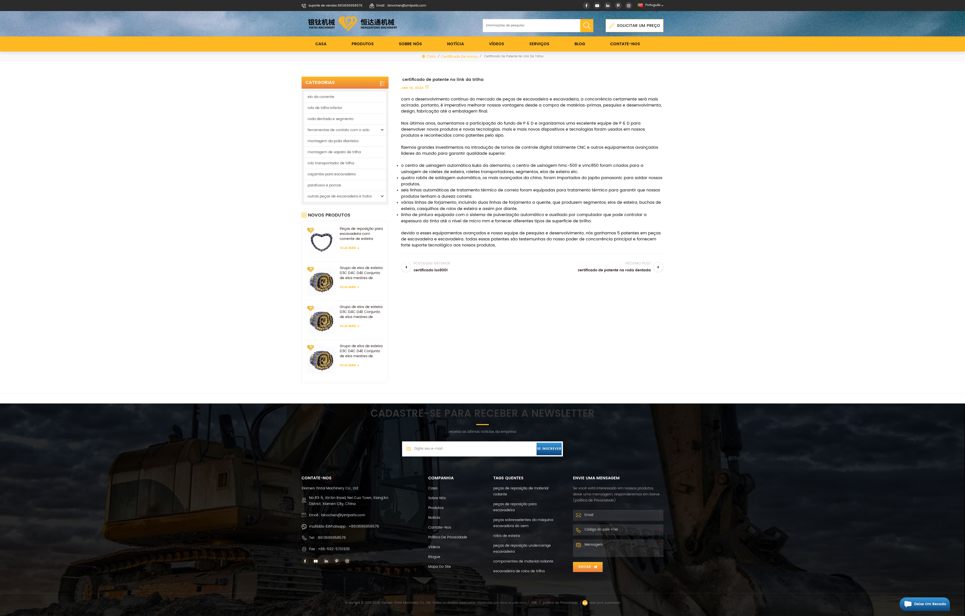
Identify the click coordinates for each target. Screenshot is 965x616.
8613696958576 (332, 538)
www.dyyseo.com (513, 602)
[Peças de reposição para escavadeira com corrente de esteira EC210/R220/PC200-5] (321, 242)
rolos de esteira (506, 536)
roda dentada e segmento (331, 119)
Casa (320, 44)
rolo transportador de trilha (331, 163)
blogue (434, 557)
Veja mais (348, 248)
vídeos (496, 44)
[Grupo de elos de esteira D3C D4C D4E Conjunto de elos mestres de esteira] (321, 281)
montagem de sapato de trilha (334, 152)
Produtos (363, 44)
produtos (436, 508)
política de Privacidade (447, 537)
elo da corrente (321, 97)
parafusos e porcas (324, 185)
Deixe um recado (930, 604)
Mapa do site (439, 567)
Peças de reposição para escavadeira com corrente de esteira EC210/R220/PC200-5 (361, 233)
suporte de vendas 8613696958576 (335, 5)
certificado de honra (459, 57)
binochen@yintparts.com (343, 515)
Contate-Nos (625, 44)
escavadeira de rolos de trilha (519, 571)
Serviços (539, 44)
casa (432, 488)
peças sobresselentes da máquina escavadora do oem (523, 523)
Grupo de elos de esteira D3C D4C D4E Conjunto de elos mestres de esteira (361, 273)
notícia (455, 44)
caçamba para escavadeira (332, 174)
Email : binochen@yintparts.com (401, 5)
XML (534, 602)
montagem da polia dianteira (333, 141)
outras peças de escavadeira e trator (340, 196)
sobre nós (410, 44)
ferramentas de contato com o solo (338, 130)
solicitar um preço (638, 25)
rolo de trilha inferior (325, 108)
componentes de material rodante (523, 561)
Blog (579, 44)
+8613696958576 (364, 526)
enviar (584, 566)
